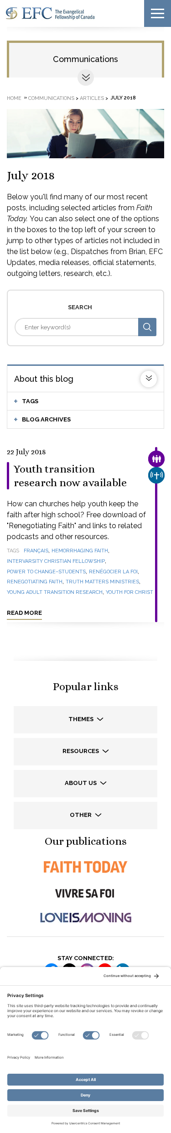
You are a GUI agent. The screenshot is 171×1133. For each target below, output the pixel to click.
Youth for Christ (129, 592)
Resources (81, 751)
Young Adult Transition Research (55, 592)
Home (14, 98)
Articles (92, 98)
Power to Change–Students (46, 572)
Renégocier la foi (113, 572)
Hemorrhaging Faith (80, 551)
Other (81, 814)
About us (81, 783)
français (36, 551)
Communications (85, 59)
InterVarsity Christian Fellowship (56, 561)
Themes (81, 719)
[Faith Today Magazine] (85, 867)
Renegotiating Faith (34, 582)
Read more (24, 612)
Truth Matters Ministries (102, 582)
